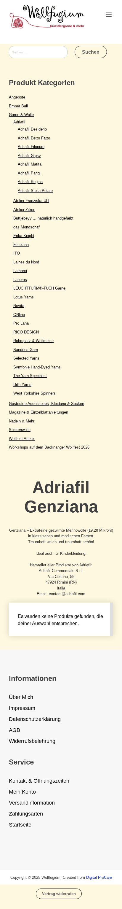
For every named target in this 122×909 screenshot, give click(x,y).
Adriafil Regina (30, 181)
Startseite (20, 825)
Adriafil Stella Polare (35, 190)
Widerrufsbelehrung (32, 741)
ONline (19, 314)
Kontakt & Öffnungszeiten (39, 781)
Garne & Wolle (21, 114)
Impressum (22, 708)
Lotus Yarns (23, 297)
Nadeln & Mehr (21, 421)
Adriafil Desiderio (32, 129)
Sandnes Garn (25, 349)
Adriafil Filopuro (31, 146)
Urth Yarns (22, 384)
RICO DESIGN (26, 332)
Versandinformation (32, 803)
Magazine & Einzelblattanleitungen (38, 412)
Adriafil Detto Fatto (34, 138)
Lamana (20, 270)
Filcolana (21, 244)
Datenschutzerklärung (35, 719)
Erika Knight (23, 235)
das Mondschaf (26, 227)
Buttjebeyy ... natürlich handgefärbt (43, 218)
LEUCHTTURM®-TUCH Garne (39, 288)
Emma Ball (18, 106)
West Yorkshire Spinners (34, 393)
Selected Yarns (26, 358)
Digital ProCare (99, 877)
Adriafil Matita (29, 164)
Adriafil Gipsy (29, 155)
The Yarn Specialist (30, 376)
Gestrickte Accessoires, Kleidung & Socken (46, 403)
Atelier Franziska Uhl (31, 200)
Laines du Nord (26, 262)
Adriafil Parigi (29, 173)
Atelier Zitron (24, 209)
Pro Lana (21, 323)
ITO (16, 253)
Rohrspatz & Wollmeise (33, 341)
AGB (14, 730)
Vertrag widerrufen (59, 893)
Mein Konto (22, 792)
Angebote (17, 97)
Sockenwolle (19, 430)
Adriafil (19, 122)
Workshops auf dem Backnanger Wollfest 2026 (49, 447)
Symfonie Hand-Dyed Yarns (37, 367)
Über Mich (21, 697)
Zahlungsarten (26, 814)
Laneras (20, 279)
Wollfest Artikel (22, 438)
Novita (18, 305)
